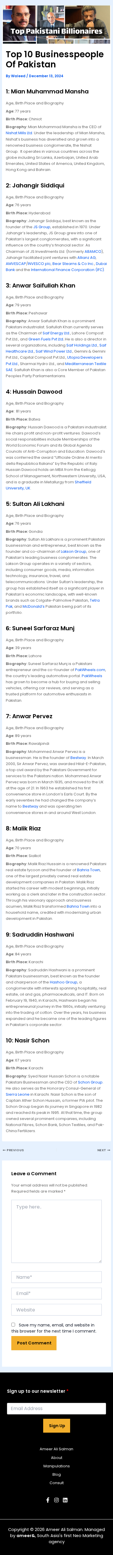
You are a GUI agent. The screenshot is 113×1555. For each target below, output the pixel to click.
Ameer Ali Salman (56, 1449)
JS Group (41, 226)
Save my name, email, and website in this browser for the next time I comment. (53, 1328)
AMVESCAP (16, 263)
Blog (56, 1474)
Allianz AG (86, 257)
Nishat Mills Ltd (19, 132)
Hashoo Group (63, 982)
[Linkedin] (65, 1500)
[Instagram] (56, 1500)
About (56, 1457)
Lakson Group (73, 551)
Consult (57, 1482)
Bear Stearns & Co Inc (72, 263)
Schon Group (90, 1082)
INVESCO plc (39, 263)
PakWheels (92, 675)
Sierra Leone (18, 1094)
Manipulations (56, 1466)
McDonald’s (34, 606)
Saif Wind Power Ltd (54, 351)
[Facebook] (47, 1500)
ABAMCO (93, 251)
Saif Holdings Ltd (81, 345)
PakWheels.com (90, 669)
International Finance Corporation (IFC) (67, 269)
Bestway (78, 757)
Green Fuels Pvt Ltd (45, 339)
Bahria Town (88, 869)
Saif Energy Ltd (56, 333)
